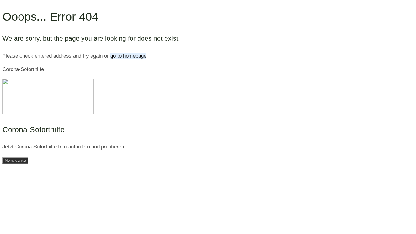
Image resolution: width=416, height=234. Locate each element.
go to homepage (128, 56)
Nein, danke (15, 160)
